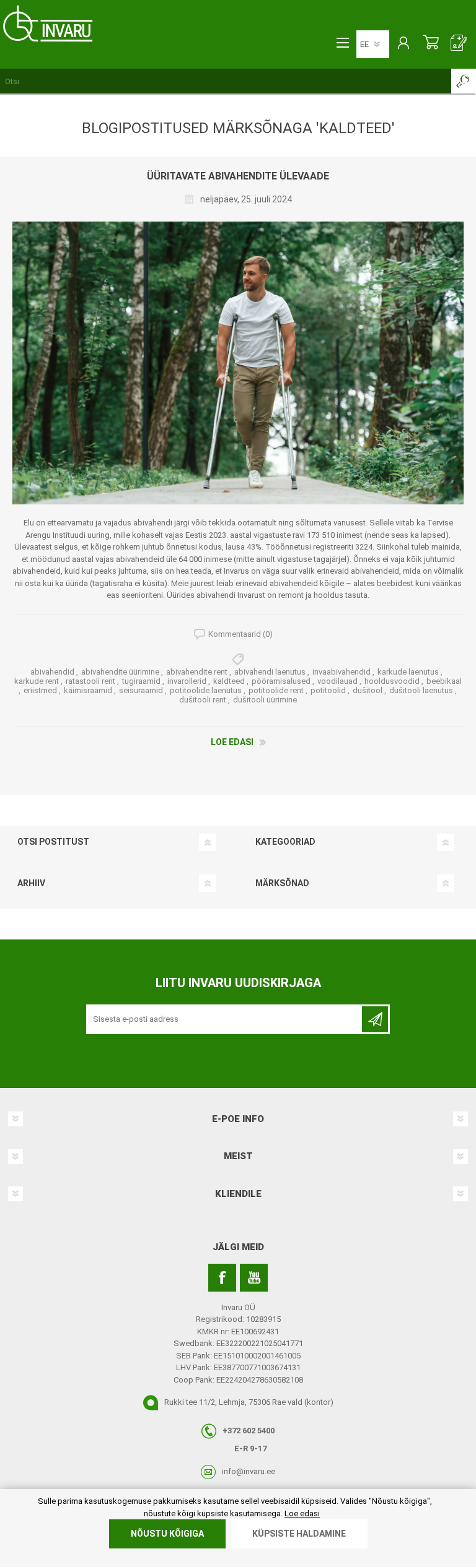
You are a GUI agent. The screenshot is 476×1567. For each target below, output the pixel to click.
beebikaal (444, 681)
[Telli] (375, 1019)
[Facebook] (222, 1278)
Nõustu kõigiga (167, 1534)
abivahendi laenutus (270, 671)
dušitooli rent (202, 699)
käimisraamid (88, 690)
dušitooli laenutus (421, 690)
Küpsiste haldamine (299, 1534)
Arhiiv (31, 883)
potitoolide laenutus (206, 690)
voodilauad (337, 681)
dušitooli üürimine (265, 699)
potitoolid (328, 690)
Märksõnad (282, 883)
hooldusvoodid (392, 681)
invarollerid (186, 681)
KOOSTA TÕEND (459, 44)
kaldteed (229, 681)
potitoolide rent (276, 690)
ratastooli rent (90, 681)
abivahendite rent (196, 671)
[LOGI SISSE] (403, 44)
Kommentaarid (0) (240, 634)
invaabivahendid (341, 671)
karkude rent (36, 681)
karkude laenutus (408, 671)
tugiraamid (141, 681)
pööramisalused (281, 681)
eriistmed (40, 690)
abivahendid (52, 671)
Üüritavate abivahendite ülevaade (238, 176)
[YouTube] (254, 1278)
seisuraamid (141, 690)
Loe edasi (232, 742)
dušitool (367, 690)
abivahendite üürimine (120, 671)
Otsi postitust (53, 842)
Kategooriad (285, 842)
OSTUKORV (431, 44)
